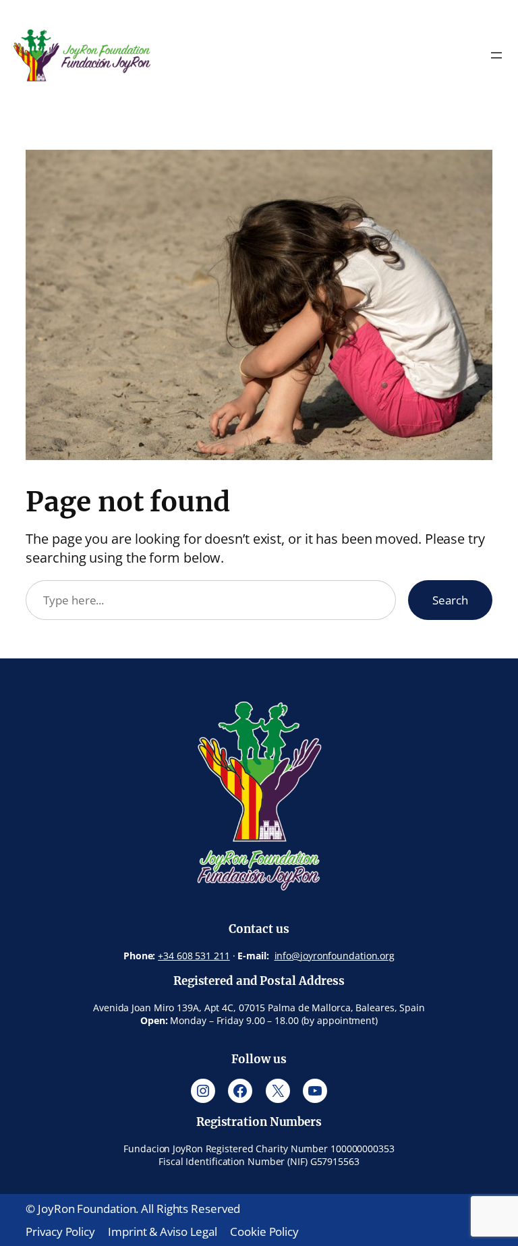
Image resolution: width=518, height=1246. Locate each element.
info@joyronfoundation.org (335, 955)
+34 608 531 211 (194, 955)
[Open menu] (496, 55)
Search (449, 600)
